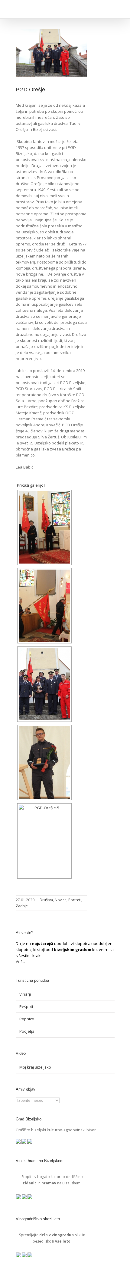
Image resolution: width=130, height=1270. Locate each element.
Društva (46, 899)
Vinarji (25, 994)
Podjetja (26, 1031)
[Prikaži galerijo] (30, 485)
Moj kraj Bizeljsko (35, 1067)
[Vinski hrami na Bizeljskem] (19, 1197)
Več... (20, 961)
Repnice (26, 1019)
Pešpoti (26, 1006)
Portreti (74, 899)
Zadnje (22, 905)
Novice (61, 899)
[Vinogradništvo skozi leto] (19, 1255)
